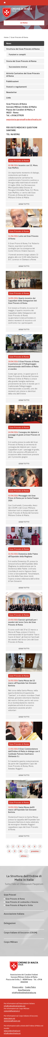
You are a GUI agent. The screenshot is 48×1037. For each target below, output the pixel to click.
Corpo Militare (11, 942)
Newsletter (11, 92)
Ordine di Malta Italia (17, 14)
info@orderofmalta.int (12, 1033)
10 (20, 851)
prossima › (35, 851)
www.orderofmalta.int (12, 1031)
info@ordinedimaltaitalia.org (24, 993)
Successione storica (18, 67)
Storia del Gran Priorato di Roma (21, 61)
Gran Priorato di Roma (19, 37)
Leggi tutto (24, 204)
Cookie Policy (30, 987)
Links (8, 97)
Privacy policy (17, 987)
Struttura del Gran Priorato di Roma (23, 49)
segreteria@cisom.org (12, 1021)
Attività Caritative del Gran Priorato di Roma (23, 74)
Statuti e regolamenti (16, 87)
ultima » (24, 856)
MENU (25, 23)
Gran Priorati (10, 894)
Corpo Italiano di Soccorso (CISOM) (20, 932)
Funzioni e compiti (17, 54)
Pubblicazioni (12, 81)
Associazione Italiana (14, 914)
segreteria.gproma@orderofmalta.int (23, 119)
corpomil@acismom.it (12, 1011)
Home (6, 37)
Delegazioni (9, 923)
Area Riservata (24, 990)
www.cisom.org (9, 1018)
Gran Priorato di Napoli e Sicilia (19, 905)
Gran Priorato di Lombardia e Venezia (22, 902)
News (8, 43)
